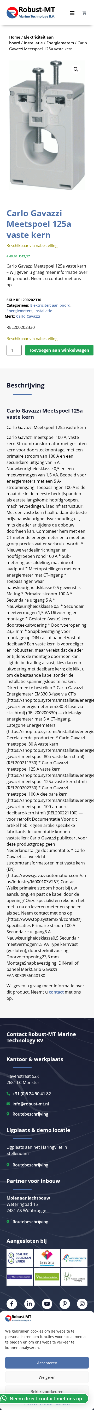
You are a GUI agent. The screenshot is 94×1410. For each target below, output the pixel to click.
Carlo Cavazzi (28, 316)
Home (14, 37)
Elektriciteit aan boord (50, 305)
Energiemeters (19, 310)
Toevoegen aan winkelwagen (59, 350)
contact (56, 992)
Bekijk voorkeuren (47, 1391)
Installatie (43, 310)
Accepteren (47, 1362)
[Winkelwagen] (84, 12)
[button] (76, 69)
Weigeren (47, 1377)
